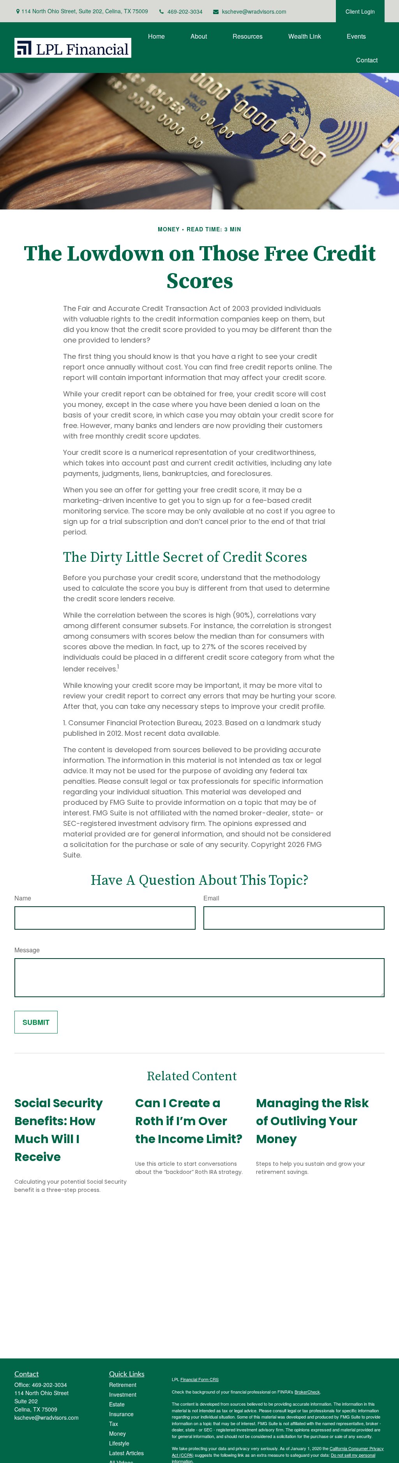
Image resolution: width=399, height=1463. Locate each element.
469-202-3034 (185, 11)
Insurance (121, 1414)
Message (27, 949)
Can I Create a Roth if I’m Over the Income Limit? (188, 1121)
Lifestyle (119, 1443)
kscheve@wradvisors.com (254, 11)
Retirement (122, 1384)
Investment (122, 1394)
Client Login (360, 11)
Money (117, 1433)
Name (22, 897)
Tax (113, 1423)
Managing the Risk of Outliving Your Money (312, 1121)
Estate (117, 1404)
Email (211, 897)
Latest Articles (126, 1453)
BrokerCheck (307, 1391)
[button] (156, 36)
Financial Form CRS (199, 1379)
